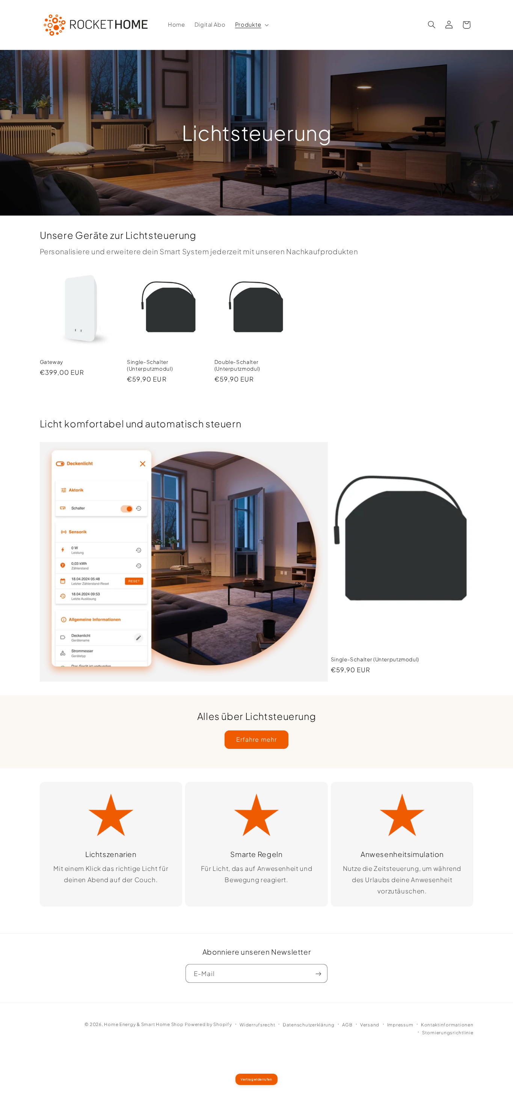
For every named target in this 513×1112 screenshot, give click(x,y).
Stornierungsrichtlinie (447, 1032)
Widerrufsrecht (257, 1025)
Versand (369, 1025)
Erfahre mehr (256, 739)
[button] (251, 25)
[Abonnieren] (318, 973)
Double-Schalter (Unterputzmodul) (237, 365)
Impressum (400, 1025)
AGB (347, 1025)
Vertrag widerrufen (256, 1079)
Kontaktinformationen (447, 1025)
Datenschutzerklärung (309, 1025)
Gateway (51, 362)
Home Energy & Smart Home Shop (143, 1024)
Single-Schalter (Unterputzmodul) (150, 365)
